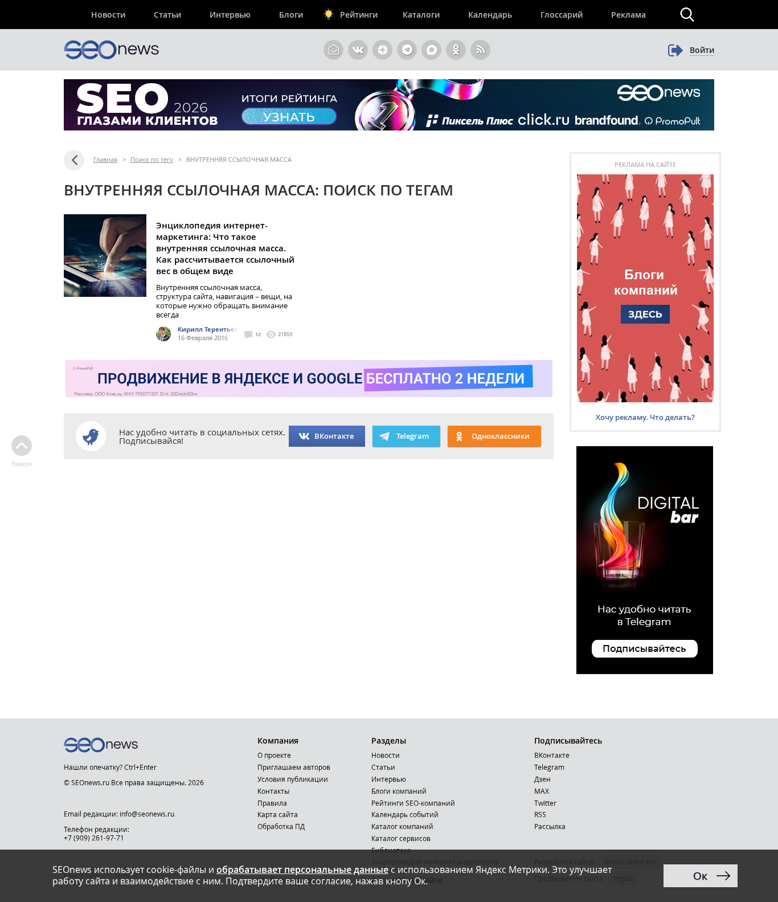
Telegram (549, 767)
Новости (108, 14)
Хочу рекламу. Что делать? (645, 417)
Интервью (230, 14)
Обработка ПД (281, 826)
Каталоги (421, 14)
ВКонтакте (334, 436)
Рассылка (550, 826)
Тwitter (545, 802)
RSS (540, 814)
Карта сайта (277, 814)
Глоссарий (561, 14)
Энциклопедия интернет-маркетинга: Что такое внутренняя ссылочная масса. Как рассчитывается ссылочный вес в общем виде (225, 248)
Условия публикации (292, 778)
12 (258, 334)
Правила (272, 802)
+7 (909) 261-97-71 (94, 837)
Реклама (628, 14)
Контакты (273, 790)
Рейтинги (359, 14)
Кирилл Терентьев (208, 329)
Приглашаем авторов (293, 767)
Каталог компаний (402, 826)
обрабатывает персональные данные (302, 869)
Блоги (291, 14)
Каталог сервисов (401, 838)
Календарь (490, 14)
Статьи (167, 14)
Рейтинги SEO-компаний (413, 802)
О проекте (274, 755)
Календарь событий (405, 814)
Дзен (542, 778)
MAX (541, 790)
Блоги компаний (399, 790)
